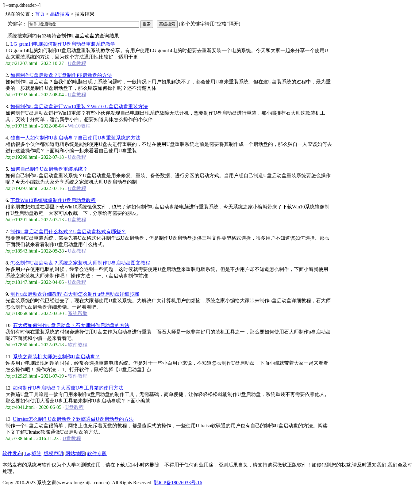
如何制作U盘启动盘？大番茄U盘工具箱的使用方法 (68, 387)
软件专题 (97, 453)
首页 (40, 14)
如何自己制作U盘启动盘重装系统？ (49, 169)
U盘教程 (77, 63)
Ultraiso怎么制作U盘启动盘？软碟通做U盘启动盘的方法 (73, 419)
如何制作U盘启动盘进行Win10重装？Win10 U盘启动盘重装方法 (79, 106)
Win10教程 (79, 125)
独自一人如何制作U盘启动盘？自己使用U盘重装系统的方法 (75, 137)
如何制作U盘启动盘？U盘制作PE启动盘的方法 (61, 75)
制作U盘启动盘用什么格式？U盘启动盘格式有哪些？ (68, 231)
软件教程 (77, 344)
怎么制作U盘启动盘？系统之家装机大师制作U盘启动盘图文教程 (80, 262)
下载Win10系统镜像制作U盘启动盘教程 (53, 200)
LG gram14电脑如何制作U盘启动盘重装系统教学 (62, 44)
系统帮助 (77, 313)
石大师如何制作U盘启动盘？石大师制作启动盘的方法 (71, 325)
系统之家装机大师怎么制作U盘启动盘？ (56, 356)
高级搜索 (60, 14)
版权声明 (53, 453)
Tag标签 (32, 453)
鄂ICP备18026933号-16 (178, 482)
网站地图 (75, 453)
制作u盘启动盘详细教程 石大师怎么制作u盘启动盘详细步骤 (74, 294)
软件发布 (12, 453)
